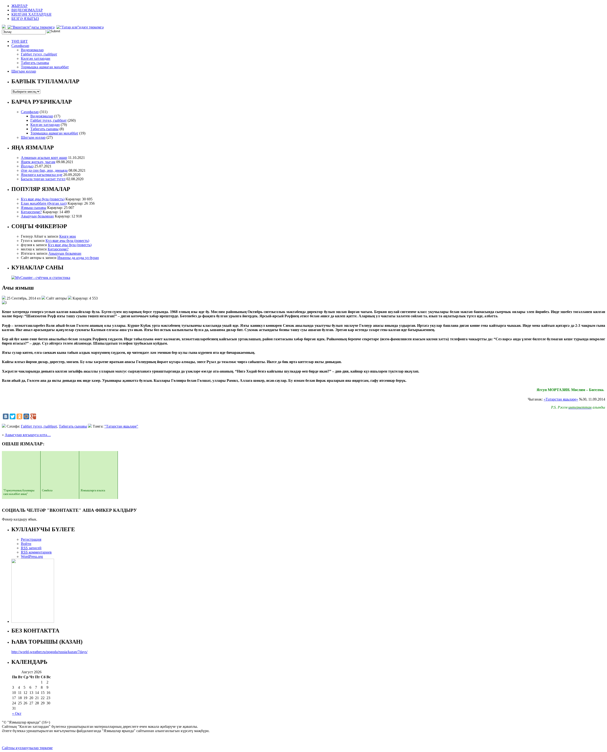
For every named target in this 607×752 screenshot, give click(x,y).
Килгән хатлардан (35, 58)
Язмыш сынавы (33, 208)
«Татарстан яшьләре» (561, 399)
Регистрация (31, 539)
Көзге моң (67, 236)
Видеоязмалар (32, 50)
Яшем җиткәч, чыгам (38, 162)
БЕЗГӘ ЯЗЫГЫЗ (25, 19)
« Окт (16, 713)
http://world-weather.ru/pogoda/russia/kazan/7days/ (49, 652)
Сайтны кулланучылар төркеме (27, 748)
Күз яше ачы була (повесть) (42, 199)
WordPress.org (32, 556)
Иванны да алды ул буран (78, 258)
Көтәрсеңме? (31, 212)
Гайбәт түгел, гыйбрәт (39, 54)
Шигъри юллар (23, 71)
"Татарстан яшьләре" (121, 426)
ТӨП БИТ (19, 41)
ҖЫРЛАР (19, 6)
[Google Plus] (33, 416)
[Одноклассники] (19, 416)
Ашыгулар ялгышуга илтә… (28, 435)
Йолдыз (27, 166)
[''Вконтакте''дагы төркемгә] (31, 27)
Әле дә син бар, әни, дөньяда (44, 170)
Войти (26, 544)
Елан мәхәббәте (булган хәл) (44, 203)
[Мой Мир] (26, 416)
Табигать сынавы (35, 63)
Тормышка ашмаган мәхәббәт (45, 67)
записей (31, 548)
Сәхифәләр (20, 46)
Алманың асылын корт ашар (44, 158)
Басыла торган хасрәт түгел (43, 179)
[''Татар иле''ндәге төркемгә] (80, 27)
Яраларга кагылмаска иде (41, 175)
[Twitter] (12, 416)
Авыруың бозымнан (37, 216)
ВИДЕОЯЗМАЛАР (27, 10)
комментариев (36, 552)
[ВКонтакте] (6, 416)
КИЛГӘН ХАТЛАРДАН (31, 14)
